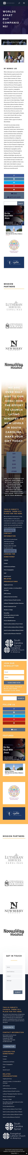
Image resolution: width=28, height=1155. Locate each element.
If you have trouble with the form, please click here (13, 688)
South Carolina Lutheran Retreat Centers (13, 630)
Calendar (6, 560)
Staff (5, 573)
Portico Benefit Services (9, 620)
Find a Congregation (9, 569)
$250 (14, 468)
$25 (14, 457)
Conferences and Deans (9, 566)
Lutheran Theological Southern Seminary (14, 603)
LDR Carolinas (7, 593)
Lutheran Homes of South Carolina (12, 600)
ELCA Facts (9, 530)
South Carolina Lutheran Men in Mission (13, 627)
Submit (18, 992)
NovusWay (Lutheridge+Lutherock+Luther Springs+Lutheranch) (11, 615)
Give (15, 194)
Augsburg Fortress (8, 584)
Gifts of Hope (15, 197)
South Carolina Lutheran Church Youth (13, 623)
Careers (6, 563)
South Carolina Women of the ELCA (12, 633)
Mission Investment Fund (10, 606)
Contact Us (10, 551)
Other (14, 471)
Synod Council (7, 576)
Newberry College (8, 609)
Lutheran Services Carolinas (10, 596)
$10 (14, 453)
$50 (14, 461)
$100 (14, 464)
